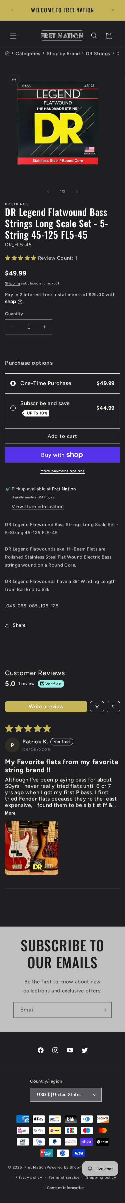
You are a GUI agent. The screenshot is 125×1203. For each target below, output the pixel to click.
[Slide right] (77, 191)
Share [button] (19, 625)
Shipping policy (101, 1177)
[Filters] (97, 706)
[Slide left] (48, 191)
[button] (13, 35)
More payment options (62, 471)
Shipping (12, 283)
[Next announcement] (112, 10)
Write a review (46, 706)
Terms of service (64, 1177)
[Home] (7, 53)
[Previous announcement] (12, 10)
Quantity (14, 313)
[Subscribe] (104, 1010)
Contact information (66, 1188)
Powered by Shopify (65, 1167)
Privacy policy (28, 1177)
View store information (38, 506)
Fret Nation (35, 1167)
